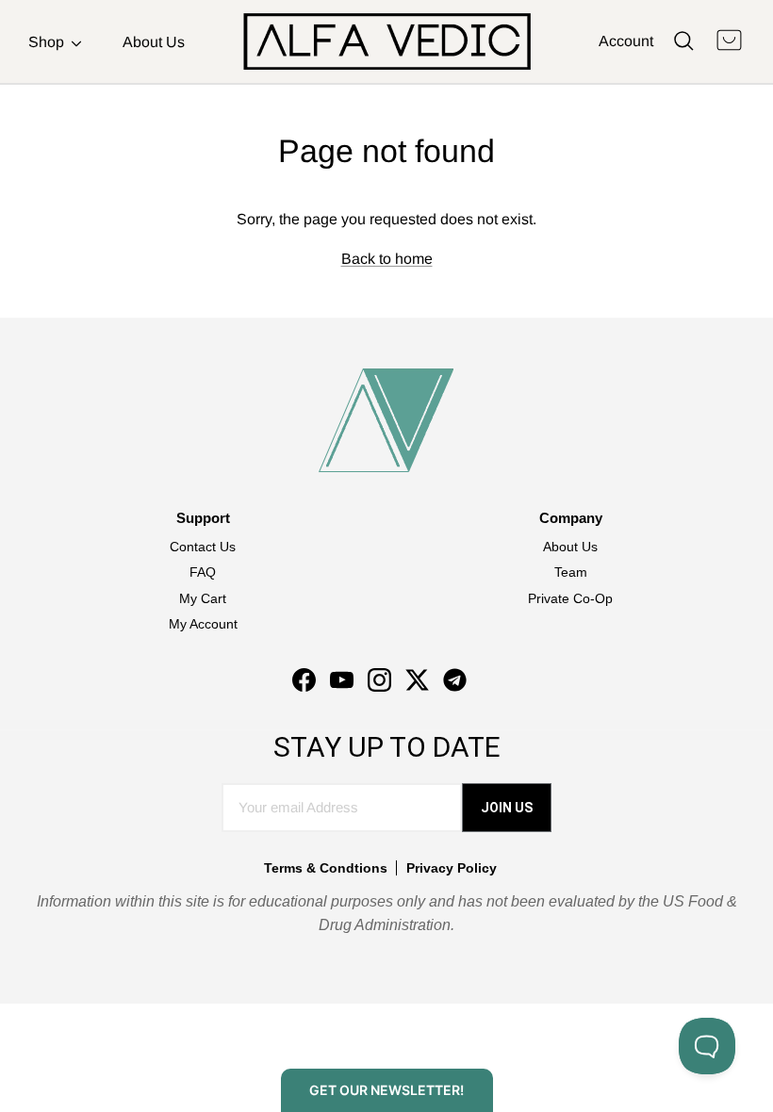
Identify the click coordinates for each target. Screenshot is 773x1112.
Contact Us (203, 546)
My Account (203, 623)
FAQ (202, 572)
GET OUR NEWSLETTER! (386, 1090)
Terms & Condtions (325, 867)
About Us (154, 42)
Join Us (507, 807)
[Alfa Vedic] (387, 41)
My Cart (202, 598)
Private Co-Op (570, 598)
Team (570, 572)
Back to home (387, 259)
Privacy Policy (451, 867)
